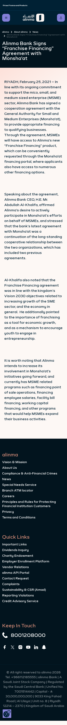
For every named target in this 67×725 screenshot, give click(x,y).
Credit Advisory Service (20, 601)
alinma (5, 32)
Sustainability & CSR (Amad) (24, 589)
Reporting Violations (18, 595)
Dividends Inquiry (15, 550)
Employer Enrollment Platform (25, 561)
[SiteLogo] (33, 18)
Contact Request (15, 578)
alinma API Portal (15, 572)
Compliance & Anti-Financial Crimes (29, 473)
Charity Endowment (17, 555)
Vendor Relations (15, 567)
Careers (8, 496)
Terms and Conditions (18, 517)
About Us (9, 467)
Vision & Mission (14, 462)
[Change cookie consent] (7, 713)
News (35, 32)
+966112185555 (23, 677)
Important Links (14, 544)
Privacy (8, 511)
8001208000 (28, 635)
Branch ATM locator (17, 490)
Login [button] (61, 18)
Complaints (10, 584)
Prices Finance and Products (15, 5)
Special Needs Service (19, 484)
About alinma (21, 32)
